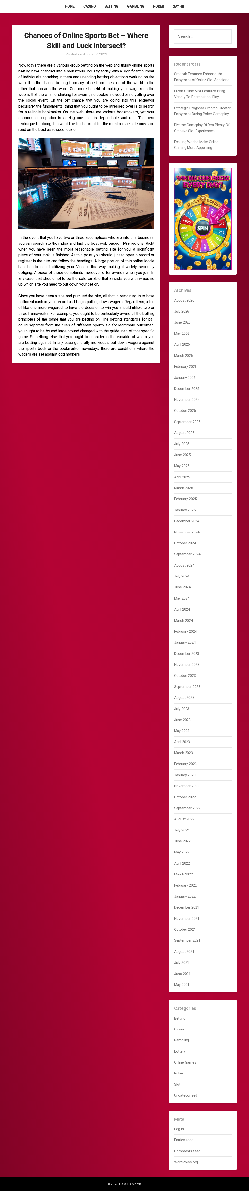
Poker (158, 6)
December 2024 (186, 521)
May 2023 (181, 731)
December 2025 (186, 389)
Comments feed (187, 1151)
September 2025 (187, 422)
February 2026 (185, 366)
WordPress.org (186, 1162)
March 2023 (183, 753)
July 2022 (181, 830)
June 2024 (182, 587)
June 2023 (182, 720)
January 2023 (185, 775)
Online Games (185, 1062)
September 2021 (187, 940)
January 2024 (185, 642)
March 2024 (183, 620)
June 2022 (182, 841)
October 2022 (185, 797)
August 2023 (184, 697)
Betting (111, 6)
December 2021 (186, 907)
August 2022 (184, 819)
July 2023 (181, 709)
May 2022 (181, 852)
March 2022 (183, 874)
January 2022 (185, 896)
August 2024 (184, 565)
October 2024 (185, 543)
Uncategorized (185, 1095)
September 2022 (187, 808)
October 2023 (185, 675)
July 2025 (181, 444)
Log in (179, 1129)
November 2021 (186, 918)
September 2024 (187, 554)
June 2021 (182, 974)
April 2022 (182, 863)
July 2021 (181, 962)
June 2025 (182, 455)
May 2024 (181, 598)
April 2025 (182, 477)
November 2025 (186, 399)
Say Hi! (178, 6)
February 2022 (185, 885)
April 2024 (182, 609)
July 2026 (181, 311)
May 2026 (181, 333)
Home (70, 6)
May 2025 (181, 466)
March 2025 (183, 488)
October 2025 (185, 410)
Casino (89, 6)
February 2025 (185, 499)
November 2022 (186, 786)
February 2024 (185, 631)
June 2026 (182, 322)
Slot (177, 1084)
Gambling (135, 6)
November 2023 (186, 664)
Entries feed (183, 1140)
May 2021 (181, 985)
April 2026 (182, 344)
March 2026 (183, 355)
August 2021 (184, 951)
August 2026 (184, 300)
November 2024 (186, 532)
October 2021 (185, 929)
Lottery (180, 1051)
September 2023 (187, 687)
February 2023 (185, 764)
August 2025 (184, 433)
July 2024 (181, 576)
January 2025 (185, 510)
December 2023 (186, 653)
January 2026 (185, 377)
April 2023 (182, 742)
